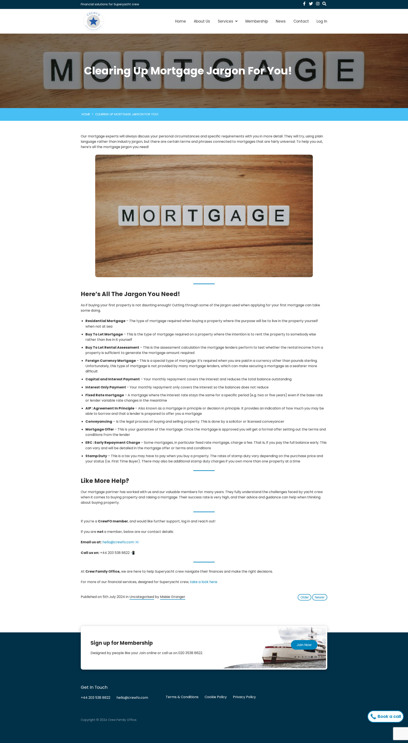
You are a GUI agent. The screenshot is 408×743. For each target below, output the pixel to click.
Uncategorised (141, 596)
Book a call (389, 716)
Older (304, 597)
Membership (256, 21)
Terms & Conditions (182, 697)
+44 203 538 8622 (95, 697)
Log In (322, 21)
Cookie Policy (216, 697)
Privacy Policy (244, 697)
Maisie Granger (172, 596)
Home (180, 21)
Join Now (304, 644)
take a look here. (204, 581)
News (281, 21)
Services (225, 21)
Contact (301, 21)
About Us (202, 21)
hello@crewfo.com (118, 542)
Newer (319, 597)
